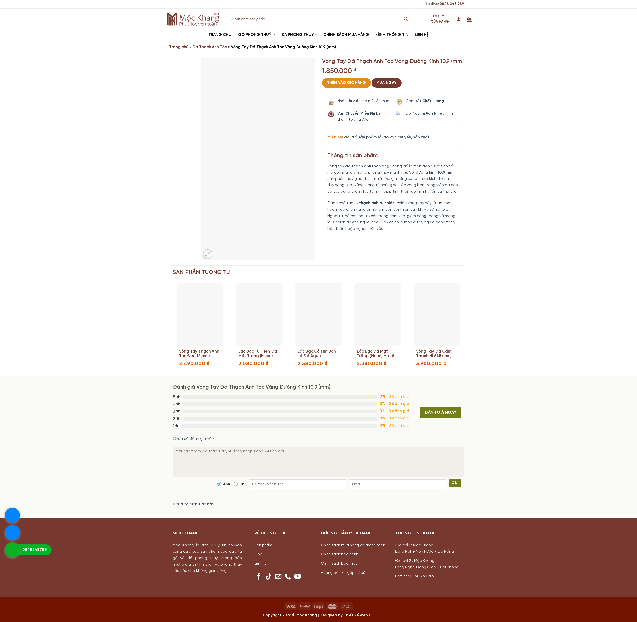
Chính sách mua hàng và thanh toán (353, 545)
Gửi (455, 483)
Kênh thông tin (391, 35)
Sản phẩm (263, 545)
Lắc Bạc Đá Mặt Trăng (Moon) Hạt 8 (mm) (375, 353)
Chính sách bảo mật (339, 564)
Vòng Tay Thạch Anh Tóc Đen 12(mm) (199, 353)
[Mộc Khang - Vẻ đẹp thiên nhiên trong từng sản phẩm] (194, 19)
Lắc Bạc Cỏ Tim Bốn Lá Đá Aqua (317, 353)
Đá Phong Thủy (297, 35)
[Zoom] (207, 254)
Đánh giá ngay (440, 412)
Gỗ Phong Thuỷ (254, 35)
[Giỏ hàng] (469, 19)
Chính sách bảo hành (339, 554)
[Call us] (288, 576)
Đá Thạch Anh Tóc (209, 47)
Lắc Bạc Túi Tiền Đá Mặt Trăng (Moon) (257, 353)
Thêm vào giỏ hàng (346, 83)
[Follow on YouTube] (297, 576)
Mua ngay (386, 83)
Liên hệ (422, 35)
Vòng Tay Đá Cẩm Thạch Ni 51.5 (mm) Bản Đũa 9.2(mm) (434, 353)
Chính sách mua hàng (346, 35)
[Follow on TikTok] (268, 576)
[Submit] (405, 19)
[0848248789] (12, 549)
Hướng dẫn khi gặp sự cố (343, 573)
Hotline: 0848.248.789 (414, 576)
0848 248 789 (452, 4)
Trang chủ (219, 35)
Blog (258, 554)
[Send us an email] (278, 576)
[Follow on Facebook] (259, 576)
